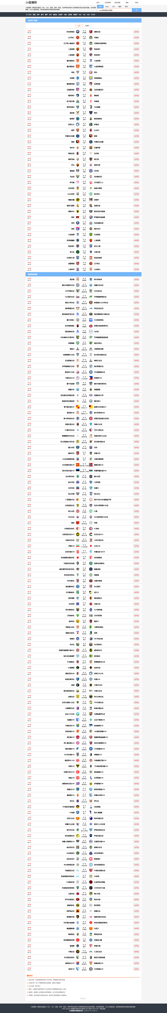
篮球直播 (117, 2)
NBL (80, 14)
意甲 (42, 14)
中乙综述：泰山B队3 (34, 986)
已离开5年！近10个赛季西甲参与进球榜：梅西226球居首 (44, 983)
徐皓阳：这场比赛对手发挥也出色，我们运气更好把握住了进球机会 (47, 995)
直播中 (87, 26)
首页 (98, 2)
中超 (65, 14)
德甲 (46, 14)
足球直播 (108, 2)
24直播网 (31, 2)
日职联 (70, 14)
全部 (79, 26)
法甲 (50, 14)
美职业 (55, 14)
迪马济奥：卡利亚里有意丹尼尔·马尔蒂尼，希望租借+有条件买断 (47, 980)
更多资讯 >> (83, 998)
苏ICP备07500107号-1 (93, 1009)
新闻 (136, 2)
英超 (34, 14)
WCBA (93, 14)
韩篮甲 (75, 14)
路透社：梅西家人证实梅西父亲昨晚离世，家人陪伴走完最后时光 (47, 992)
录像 (127, 2)
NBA (88, 14)
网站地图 (102, 1009)
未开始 (136, 32)
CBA (84, 14)
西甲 (38, 14)
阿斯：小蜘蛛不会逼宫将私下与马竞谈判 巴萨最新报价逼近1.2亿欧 (47, 989)
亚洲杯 (60, 14)
